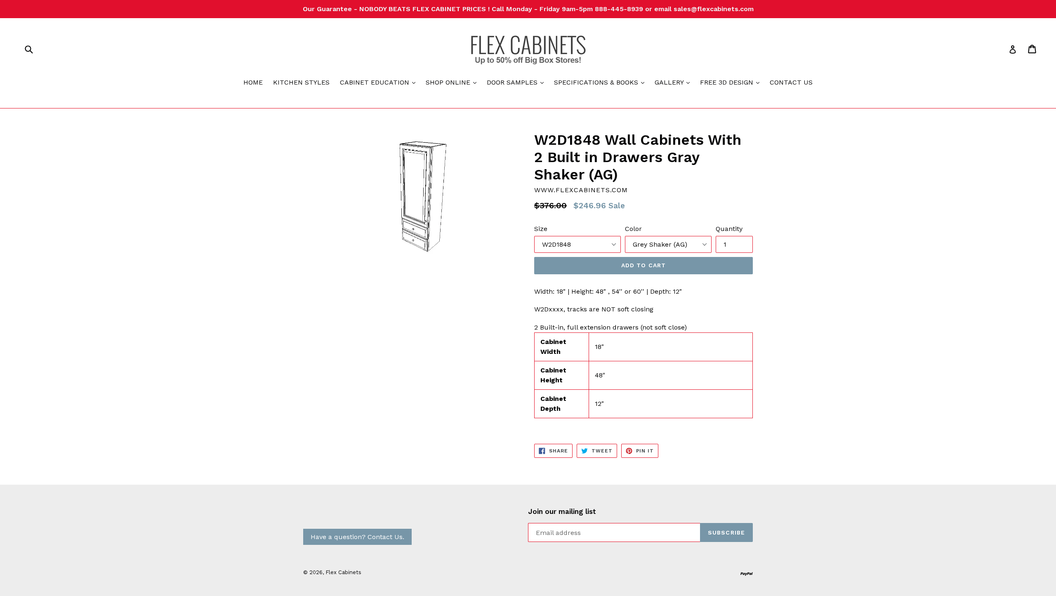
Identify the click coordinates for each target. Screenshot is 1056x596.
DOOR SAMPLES (517, 82)
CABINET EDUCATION (380, 82)
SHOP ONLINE (453, 82)
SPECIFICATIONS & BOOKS (601, 82)
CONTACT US (791, 82)
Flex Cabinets (343, 572)
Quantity (729, 229)
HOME (253, 82)
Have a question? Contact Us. (357, 537)
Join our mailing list (562, 511)
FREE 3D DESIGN (732, 82)
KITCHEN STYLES (301, 82)
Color (633, 229)
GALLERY (674, 82)
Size (540, 229)
